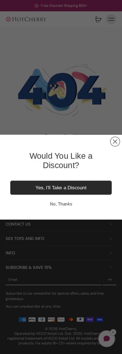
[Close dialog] (115, 141)
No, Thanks (61, 203)
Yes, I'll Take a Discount (61, 187)
